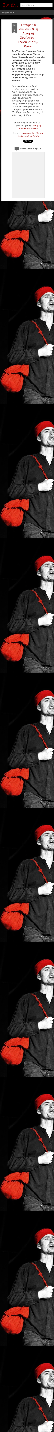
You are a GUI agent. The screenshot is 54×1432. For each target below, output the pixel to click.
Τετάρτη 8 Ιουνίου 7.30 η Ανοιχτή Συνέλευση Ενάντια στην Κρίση (28, 35)
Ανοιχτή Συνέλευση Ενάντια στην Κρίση (31, 134)
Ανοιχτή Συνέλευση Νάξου (30, 127)
